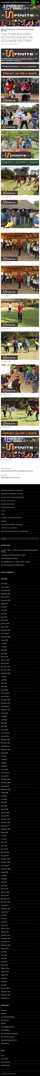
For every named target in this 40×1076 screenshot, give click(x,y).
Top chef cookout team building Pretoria (12, 565)
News (2, 514)
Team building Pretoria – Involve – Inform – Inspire (15, 561)
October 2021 (5, 746)
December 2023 (5, 666)
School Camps (5, 1020)
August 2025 (4, 603)
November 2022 (5, 703)
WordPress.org (5, 1065)
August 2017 (4, 912)
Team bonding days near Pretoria (10, 476)
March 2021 (4, 769)
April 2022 (4, 726)
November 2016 (5, 938)
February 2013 (5, 988)
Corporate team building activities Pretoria (14, 531)
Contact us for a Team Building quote (12, 497)
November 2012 (5, 995)
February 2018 (5, 892)
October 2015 (5, 971)
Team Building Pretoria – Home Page (12, 490)
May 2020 (4, 802)
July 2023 (4, 676)
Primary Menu (38, 2)
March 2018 (4, 888)
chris (15, 44)
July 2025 (4, 607)
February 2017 (5, 928)
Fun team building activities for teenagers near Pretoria (17, 470)
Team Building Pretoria (7, 1037)
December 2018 (5, 859)
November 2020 (5, 782)
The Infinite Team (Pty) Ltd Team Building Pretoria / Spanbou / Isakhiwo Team (16, 2)
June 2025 (4, 610)
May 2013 (4, 985)
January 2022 (5, 736)
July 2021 (4, 756)
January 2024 (5, 663)
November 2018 (5, 862)
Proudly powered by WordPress (8, 1073)
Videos (3, 511)
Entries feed (4, 1059)
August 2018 (4, 872)
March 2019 (4, 849)
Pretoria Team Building (8, 29)
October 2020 (5, 786)
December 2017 (5, 898)
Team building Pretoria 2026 (9, 558)
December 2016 (5, 935)
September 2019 (5, 829)
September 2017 (5, 908)
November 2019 (5, 822)
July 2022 (4, 716)
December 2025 (5, 590)
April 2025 (4, 617)
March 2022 (4, 729)
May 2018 (4, 882)
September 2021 (5, 749)
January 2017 (5, 932)
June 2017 (4, 918)
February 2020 (5, 812)
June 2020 (4, 799)
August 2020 (4, 792)
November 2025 (5, 593)
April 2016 (4, 961)
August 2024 (4, 640)
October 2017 (5, 905)
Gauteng (3, 1013)
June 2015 (4, 978)
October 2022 (5, 706)
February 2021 (5, 772)
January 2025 (5, 627)
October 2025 (5, 597)
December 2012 (5, 991)
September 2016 (5, 945)
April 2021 (4, 766)
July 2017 (4, 915)
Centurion (4, 1010)
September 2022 (5, 709)
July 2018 (4, 875)
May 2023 (4, 683)
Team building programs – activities (12, 493)
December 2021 (5, 739)
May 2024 (4, 650)
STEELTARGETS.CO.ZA (7, 1027)
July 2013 (4, 981)
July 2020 (4, 796)
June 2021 (4, 759)
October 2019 (5, 826)
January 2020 (5, 816)
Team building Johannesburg (9, 1033)
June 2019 (4, 839)
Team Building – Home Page (9, 528)
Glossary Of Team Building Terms (11, 517)
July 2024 (4, 643)
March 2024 (4, 656)
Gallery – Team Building (8, 500)
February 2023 (5, 693)
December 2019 (5, 819)
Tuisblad (3, 521)
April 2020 (4, 806)
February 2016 (5, 968)
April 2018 (4, 885)
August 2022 (4, 713)
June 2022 (4, 719)
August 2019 (4, 832)
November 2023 (5, 670)
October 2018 (5, 865)
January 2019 (5, 855)
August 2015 (4, 975)
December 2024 (5, 630)
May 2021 (4, 763)
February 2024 (5, 660)
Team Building (20, 29)
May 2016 (4, 958)
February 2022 (5, 733)
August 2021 (4, 753)
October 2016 (5, 942)
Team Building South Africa (9, 1040)
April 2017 (4, 922)
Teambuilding (5, 1043)
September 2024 (5, 637)
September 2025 (5, 600)
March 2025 (4, 620)
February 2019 (5, 852)
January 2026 (5, 587)
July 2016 (4, 951)
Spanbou (3, 1023)
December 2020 (5, 779)
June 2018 (4, 879)
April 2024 (4, 653)
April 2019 (4, 845)
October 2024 (5, 633)
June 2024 (4, 646)
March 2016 (4, 965)
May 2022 (4, 723)
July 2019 (4, 835)
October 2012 (5, 998)
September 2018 (5, 869)
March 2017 (4, 925)
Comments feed (5, 1062)
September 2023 (5, 673)
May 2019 (4, 842)
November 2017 (5, 902)
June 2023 (4, 680)
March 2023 (4, 690)
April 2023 (4, 686)
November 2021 (5, 743)
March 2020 (4, 809)
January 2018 (5, 895)
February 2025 (5, 623)
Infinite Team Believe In (8, 507)
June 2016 (4, 955)
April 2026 (4, 583)
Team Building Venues (7, 504)
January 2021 (5, 776)
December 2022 (5, 700)
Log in (2, 1055)
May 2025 (4, 613)
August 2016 (4, 948)
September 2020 (5, 789)
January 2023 (5, 696)
